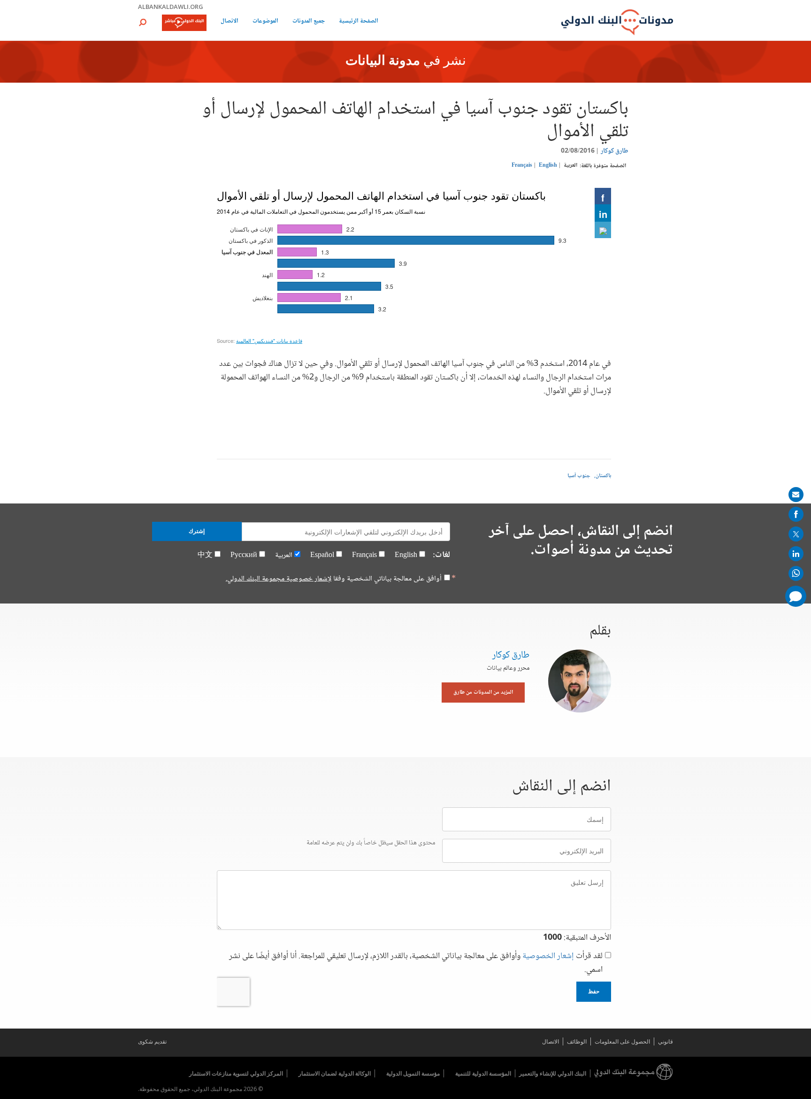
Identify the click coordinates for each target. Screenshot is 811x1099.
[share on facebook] (795, 514)
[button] (142, 22)
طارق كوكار (614, 151)
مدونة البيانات (382, 61)
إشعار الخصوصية (548, 956)
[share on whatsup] (795, 573)
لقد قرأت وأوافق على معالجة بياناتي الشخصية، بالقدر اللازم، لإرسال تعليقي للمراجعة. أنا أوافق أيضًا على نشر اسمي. (416, 963)
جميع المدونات (308, 21)
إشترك (197, 531)
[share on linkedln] (795, 553)
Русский (243, 555)
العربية (570, 166)
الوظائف (577, 1041)
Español (322, 555)
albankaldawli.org (170, 6)
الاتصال (229, 21)
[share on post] (795, 534)
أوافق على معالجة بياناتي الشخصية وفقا (334, 579)
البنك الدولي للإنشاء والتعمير (552, 1073)
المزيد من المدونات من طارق (483, 692)
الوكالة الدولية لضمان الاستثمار (334, 1073)
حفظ (593, 991)
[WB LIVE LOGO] (184, 23)
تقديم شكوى (152, 1041)
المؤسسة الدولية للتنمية (483, 1073)
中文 (205, 555)
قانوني (665, 1041)
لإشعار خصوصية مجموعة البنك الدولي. (278, 579)
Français (522, 166)
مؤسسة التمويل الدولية (413, 1073)
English (548, 166)
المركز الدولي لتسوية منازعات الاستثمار (236, 1073)
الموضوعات (265, 21)
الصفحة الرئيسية (358, 21)
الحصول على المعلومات (622, 1041)
